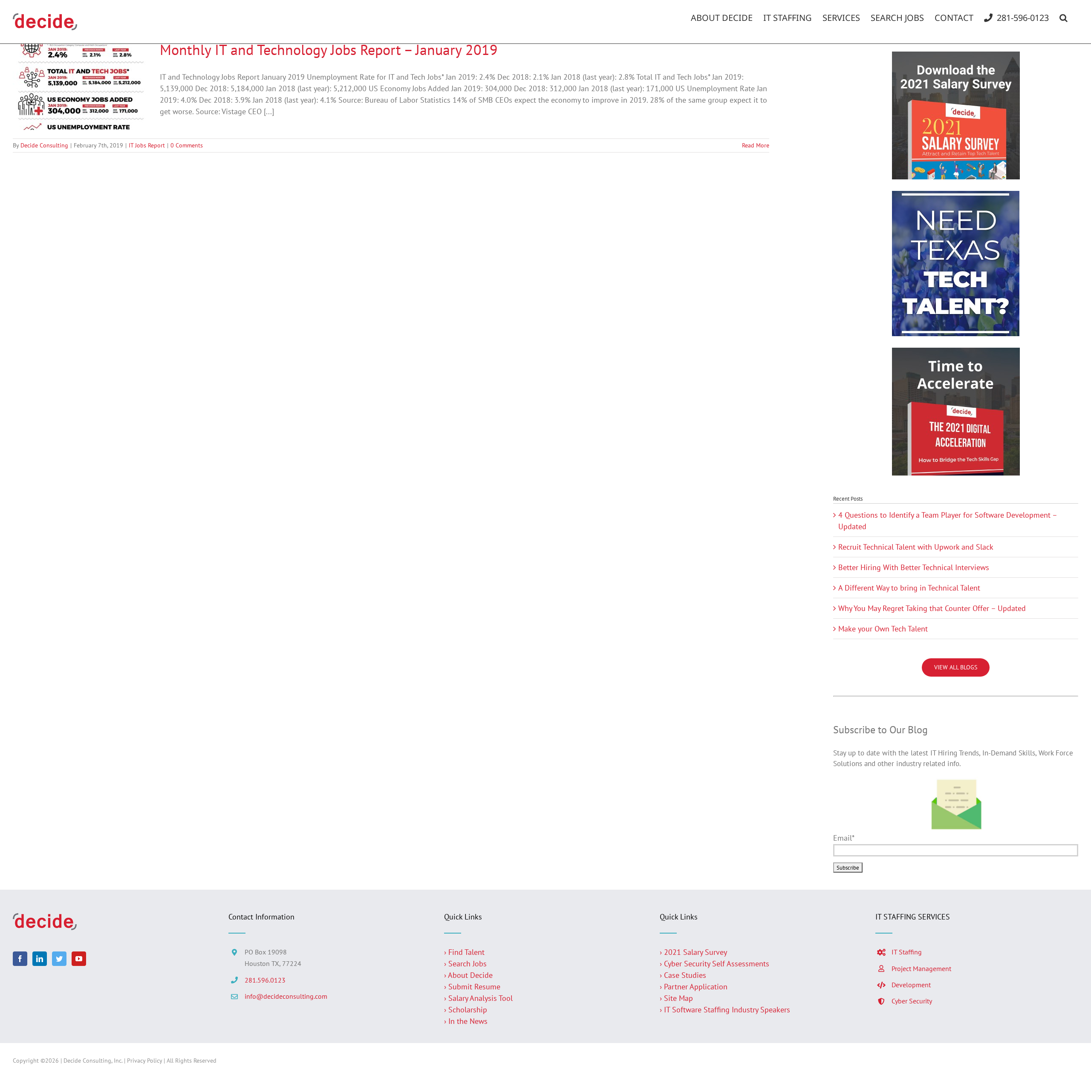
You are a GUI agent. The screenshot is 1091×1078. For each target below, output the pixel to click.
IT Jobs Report (147, 145)
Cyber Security (912, 1001)
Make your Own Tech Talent (883, 629)
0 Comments (186, 145)
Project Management (921, 968)
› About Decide (468, 975)
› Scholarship (465, 1010)
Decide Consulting (44, 145)
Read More (755, 145)
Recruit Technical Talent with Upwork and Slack (915, 547)
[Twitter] (59, 958)
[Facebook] (20, 958)
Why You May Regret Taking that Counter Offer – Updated (932, 608)
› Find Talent (464, 952)
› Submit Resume (472, 987)
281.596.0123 (265, 980)
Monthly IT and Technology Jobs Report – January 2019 (329, 49)
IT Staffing (907, 952)
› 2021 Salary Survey (693, 952)
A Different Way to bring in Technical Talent (909, 588)
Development (911, 984)
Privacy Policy (144, 1060)
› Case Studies (683, 975)
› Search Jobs (465, 963)
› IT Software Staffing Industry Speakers (726, 1010)
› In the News (466, 1021)
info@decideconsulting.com (286, 996)
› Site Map (676, 998)
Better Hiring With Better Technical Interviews (913, 567)
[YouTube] (79, 958)
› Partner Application (693, 987)
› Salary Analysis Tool (478, 998)
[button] (1063, 18)
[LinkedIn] (39, 958)
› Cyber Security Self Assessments (714, 963)
